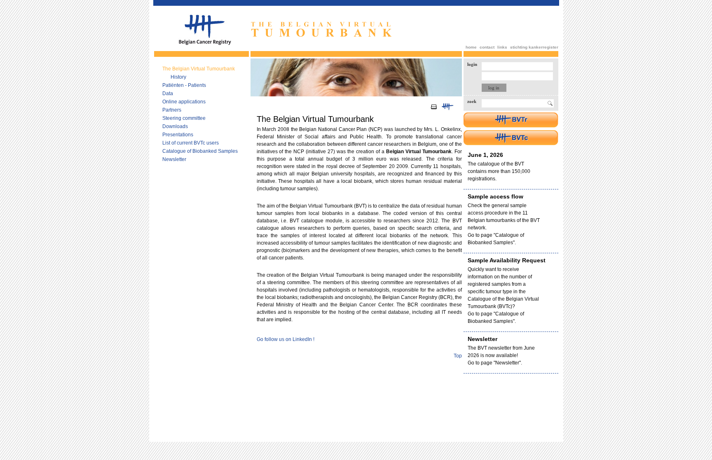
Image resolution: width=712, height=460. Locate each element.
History (178, 77)
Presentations (177, 135)
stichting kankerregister (534, 47)
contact (487, 47)
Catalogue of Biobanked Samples (200, 151)
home (471, 47)
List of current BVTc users (190, 143)
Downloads (175, 126)
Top (458, 356)
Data (167, 93)
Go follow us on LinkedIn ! (285, 339)
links (502, 47)
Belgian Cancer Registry (205, 30)
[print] (434, 109)
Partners (171, 110)
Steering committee (184, 118)
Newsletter (174, 159)
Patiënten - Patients (184, 85)
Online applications (184, 102)
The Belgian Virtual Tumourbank (198, 69)
